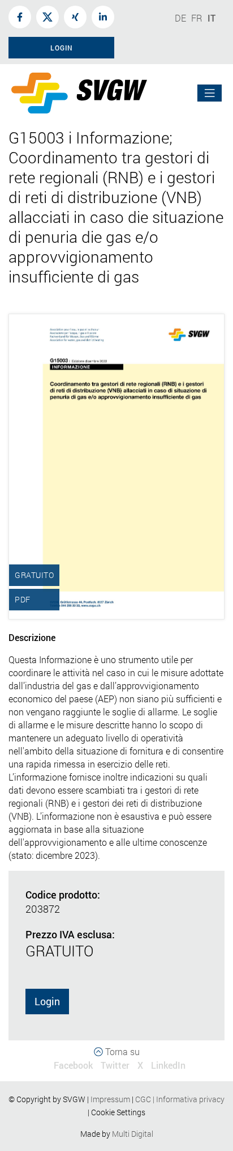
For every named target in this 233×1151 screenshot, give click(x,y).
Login (47, 1001)
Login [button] (61, 47)
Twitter (115, 1065)
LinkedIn (168, 1065)
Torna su (121, 1051)
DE (180, 18)
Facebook (73, 1065)
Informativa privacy (188, 1099)
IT (211, 18)
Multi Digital (132, 1133)
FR (196, 18)
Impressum (110, 1099)
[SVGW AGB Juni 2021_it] (134, 1099)
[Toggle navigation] (209, 93)
